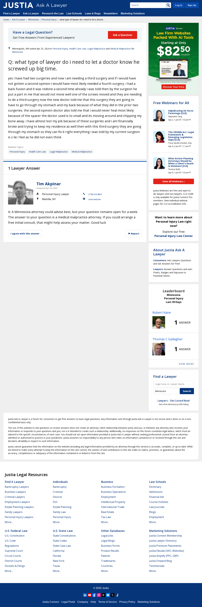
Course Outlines (158, 502)
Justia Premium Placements (165, 545)
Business (107, 482)
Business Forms (110, 545)
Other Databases (113, 531)
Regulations (12, 545)
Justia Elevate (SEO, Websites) (166, 550)
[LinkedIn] (85, 595)
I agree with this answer (25, 233)
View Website (94, 199)
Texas (56, 566)
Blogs (152, 512)
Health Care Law (77, 48)
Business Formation (113, 487)
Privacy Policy (127, 602)
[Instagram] (99, 595)
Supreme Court (14, 550)
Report (134, 233)
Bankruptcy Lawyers (17, 487)
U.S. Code (10, 540)
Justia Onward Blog (160, 561)
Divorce (57, 497)
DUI (55, 502)
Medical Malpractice (120, 48)
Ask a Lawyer (31, 13)
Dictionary (155, 487)
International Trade (112, 507)
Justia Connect (50, 602)
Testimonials (156, 566)
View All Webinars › (173, 181)
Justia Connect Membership (165, 535)
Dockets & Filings (15, 566)
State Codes (60, 540)
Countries (107, 566)
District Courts (13, 561)
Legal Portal (68, 602)
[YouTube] (90, 595)
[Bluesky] (108, 595)
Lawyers (158, 269)
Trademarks (108, 561)
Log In (178, 5)
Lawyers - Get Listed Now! (174, 400)
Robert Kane (161, 312)
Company (82, 602)
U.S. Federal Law (16, 531)
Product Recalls (110, 550)
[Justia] (18, 5)
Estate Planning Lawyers (19, 507)
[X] (112, 595)
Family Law (59, 512)
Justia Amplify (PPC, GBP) (163, 556)
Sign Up (192, 5)
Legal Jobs (107, 535)
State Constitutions (64, 535)
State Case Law (62, 545)
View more (186, 363)
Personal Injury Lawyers (19, 517)
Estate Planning (62, 507)
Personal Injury (49, 19)
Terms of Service (107, 602)
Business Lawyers (15, 492)
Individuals (60, 482)
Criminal (58, 492)
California (58, 550)
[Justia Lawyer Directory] (117, 595)
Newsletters (111, 13)
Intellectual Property (113, 502)
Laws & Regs (93, 13)
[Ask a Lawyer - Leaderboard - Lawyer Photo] (158, 322)
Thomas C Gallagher (167, 339)
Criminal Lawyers (15, 497)
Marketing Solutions (133, 13)
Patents (105, 556)
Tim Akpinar (48, 183)
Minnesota (33, 19)
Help (93, 602)
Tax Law (106, 517)
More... (9, 522)
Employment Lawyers (17, 502)
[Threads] (103, 595)
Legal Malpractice (96, 48)
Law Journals (156, 507)
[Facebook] (94, 595)
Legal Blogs (108, 540)
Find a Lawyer (11, 13)
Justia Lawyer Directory (163, 540)
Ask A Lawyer (18, 19)
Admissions (156, 492)
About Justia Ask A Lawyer (169, 251)
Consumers (159, 260)
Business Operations (113, 492)
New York (58, 561)
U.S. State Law (63, 531)
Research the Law (52, 13)
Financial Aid (156, 497)
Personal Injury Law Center (173, 236)
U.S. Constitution (14, 535)
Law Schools (74, 13)
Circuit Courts (13, 556)
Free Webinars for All (171, 103)
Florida (57, 556)
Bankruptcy (60, 487)
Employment (108, 497)
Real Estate (107, 512)
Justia (6, 19)
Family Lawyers (14, 512)
